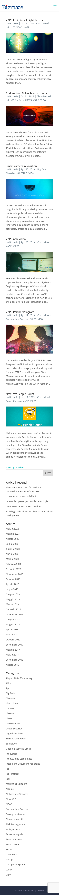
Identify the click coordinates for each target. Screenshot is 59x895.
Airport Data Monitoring (19, 678)
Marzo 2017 (12, 654)
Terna (9, 849)
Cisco (9, 718)
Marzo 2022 (12, 528)
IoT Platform (17, 100)
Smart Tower (13, 844)
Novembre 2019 (14, 574)
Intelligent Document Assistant (23, 763)
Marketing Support (16, 783)
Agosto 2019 (12, 584)
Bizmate (13, 23)
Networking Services (17, 794)
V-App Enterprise (15, 864)
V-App (9, 859)
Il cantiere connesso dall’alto (21, 496)
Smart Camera (14, 401)
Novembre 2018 (14, 614)
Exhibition (11, 743)
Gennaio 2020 (13, 569)
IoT (7, 27)
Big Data (42, 169)
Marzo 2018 (12, 634)
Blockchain (12, 703)
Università (11, 854)
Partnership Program (17, 319)
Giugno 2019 (13, 594)
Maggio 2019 (13, 599)
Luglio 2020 (12, 543)
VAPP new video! (16, 239)
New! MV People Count (20, 394)
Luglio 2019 (12, 589)
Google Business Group (18, 748)
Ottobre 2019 (13, 579)
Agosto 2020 (12, 538)
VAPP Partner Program (20, 312)
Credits (40, 890)
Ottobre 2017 (13, 639)
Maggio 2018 (13, 624)
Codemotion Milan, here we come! (27, 93)
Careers (10, 708)
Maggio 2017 (13, 649)
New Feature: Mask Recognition (23, 506)
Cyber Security (14, 728)
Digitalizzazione (14, 733)
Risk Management (16, 824)
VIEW (43, 100)
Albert (9, 683)
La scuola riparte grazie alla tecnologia (27, 501)
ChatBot (10, 713)
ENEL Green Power (16, 738)
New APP (11, 799)
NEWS (19, 27)
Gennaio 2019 (13, 609)
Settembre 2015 (14, 659)
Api (8, 688)
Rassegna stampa (15, 814)
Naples (10, 788)
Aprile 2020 (12, 553)
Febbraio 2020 (13, 564)
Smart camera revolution (21, 166)
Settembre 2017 (14, 644)
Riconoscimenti (14, 819)
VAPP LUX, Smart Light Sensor (24, 20)
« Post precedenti (15, 467)
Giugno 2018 (13, 619)
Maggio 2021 (13, 533)
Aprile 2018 (12, 629)
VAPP (27, 27)
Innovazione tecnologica (19, 758)
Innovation (12, 753)
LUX (12, 27)
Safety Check (13, 829)
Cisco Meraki (43, 23)
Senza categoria (14, 834)
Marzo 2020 (12, 558)
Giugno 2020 (13, 548)
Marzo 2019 (12, 604)
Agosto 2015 (12, 664)
